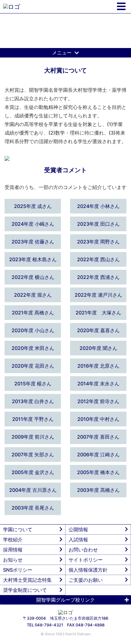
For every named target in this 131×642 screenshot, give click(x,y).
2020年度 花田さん (33, 366)
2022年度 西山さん (98, 259)
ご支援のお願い (86, 580)
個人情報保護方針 (88, 570)
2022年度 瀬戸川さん (98, 295)
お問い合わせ (83, 550)
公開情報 (78, 529)
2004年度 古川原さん (33, 490)
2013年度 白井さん (33, 401)
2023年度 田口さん (98, 224)
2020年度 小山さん (33, 330)
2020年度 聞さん (98, 348)
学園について (17, 529)
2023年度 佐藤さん (33, 242)
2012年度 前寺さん (98, 401)
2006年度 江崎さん (98, 454)
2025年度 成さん (33, 206)
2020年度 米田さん (33, 348)
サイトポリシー (86, 560)
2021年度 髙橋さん (33, 313)
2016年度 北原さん (98, 366)
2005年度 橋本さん (98, 472)
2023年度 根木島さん (33, 259)
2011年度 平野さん (33, 419)
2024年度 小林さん (98, 206)
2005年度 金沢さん (33, 472)
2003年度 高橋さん (98, 490)
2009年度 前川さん (33, 437)
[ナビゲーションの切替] (121, 6)
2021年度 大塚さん (98, 313)
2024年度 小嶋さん (33, 224)
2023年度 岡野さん (98, 242)
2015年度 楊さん (32, 383)
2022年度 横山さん (33, 277)
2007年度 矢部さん (33, 454)
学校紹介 (13, 539)
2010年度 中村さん (98, 419)
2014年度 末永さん (98, 383)
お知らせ (13, 560)
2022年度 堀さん (33, 295)
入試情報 (78, 539)
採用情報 (13, 550)
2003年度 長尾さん (33, 508)
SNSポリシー (17, 570)
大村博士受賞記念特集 (27, 580)
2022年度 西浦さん (98, 277)
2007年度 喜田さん (98, 437)
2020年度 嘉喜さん (98, 330)
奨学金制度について (25, 590)
